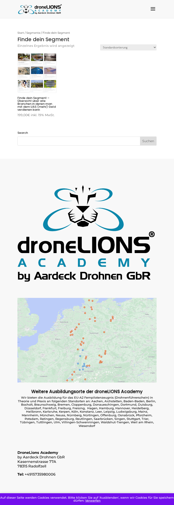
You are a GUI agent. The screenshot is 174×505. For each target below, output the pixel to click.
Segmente (33, 32)
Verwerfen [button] (93, 500)
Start (20, 32)
